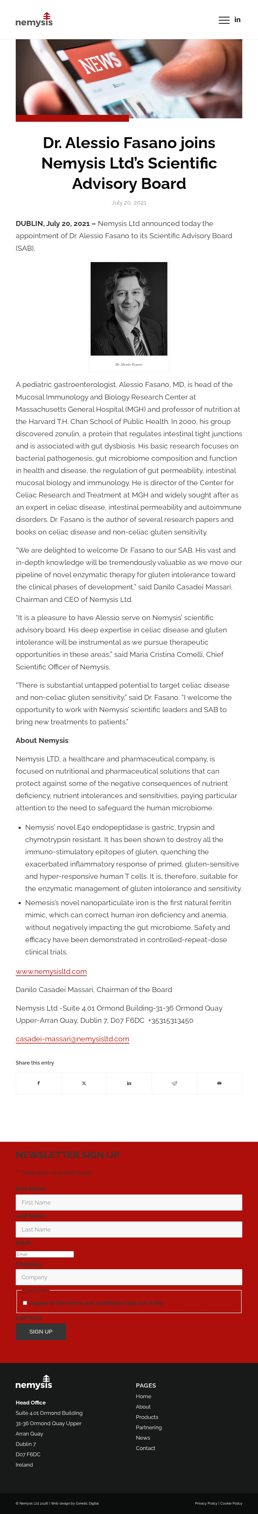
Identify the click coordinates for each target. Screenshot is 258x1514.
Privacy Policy (183, 1303)
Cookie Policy (231, 1503)
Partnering (149, 1427)
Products (147, 1417)
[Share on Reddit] (174, 1083)
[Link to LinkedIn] (237, 19)
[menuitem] (223, 19)
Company (29, 1264)
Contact (145, 1448)
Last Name (31, 1215)
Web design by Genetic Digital (75, 1503)
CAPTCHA (29, 1318)
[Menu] (223, 19)
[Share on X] (84, 1083)
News (143, 1438)
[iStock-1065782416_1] (129, 78)
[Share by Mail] (219, 1083)
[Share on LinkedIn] (129, 1083)
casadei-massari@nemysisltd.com (72, 1038)
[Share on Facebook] (38, 1083)
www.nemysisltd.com (51, 971)
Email (24, 1242)
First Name (31, 1188)
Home (143, 1396)
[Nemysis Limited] (34, 19)
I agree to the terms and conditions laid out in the (117, 1303)
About (143, 1407)
